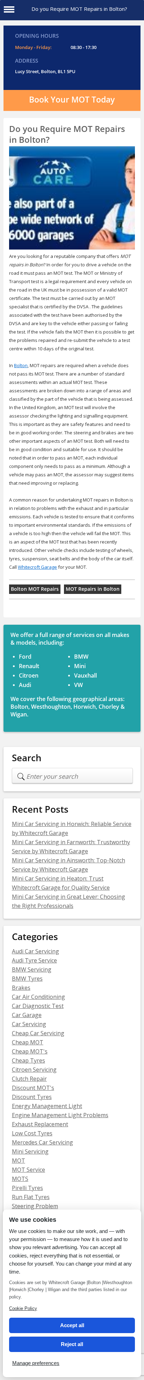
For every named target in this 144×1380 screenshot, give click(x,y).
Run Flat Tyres (31, 1197)
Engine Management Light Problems (60, 1115)
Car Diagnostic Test (38, 1006)
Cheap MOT (27, 1042)
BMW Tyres (27, 978)
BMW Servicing (31, 969)
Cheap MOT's (30, 1051)
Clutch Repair (29, 1079)
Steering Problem (35, 1206)
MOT (18, 1160)
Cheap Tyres (28, 1060)
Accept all (72, 1325)
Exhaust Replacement (40, 1124)
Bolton (21, 365)
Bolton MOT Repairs (35, 589)
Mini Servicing (30, 1151)
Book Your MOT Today (72, 100)
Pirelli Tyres (27, 1188)
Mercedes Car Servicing (42, 1142)
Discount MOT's (33, 1088)
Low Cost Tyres (32, 1133)
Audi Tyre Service (34, 960)
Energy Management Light (47, 1106)
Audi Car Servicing (35, 951)
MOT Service (28, 1170)
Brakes (21, 988)
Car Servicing (29, 1024)
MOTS (20, 1179)
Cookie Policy (23, 1308)
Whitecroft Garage (37, 567)
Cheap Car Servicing (38, 1033)
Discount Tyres (32, 1097)
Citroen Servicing (34, 1069)
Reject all (72, 1344)
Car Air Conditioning (38, 997)
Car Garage (27, 1015)
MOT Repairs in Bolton (93, 589)
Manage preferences (35, 1363)
